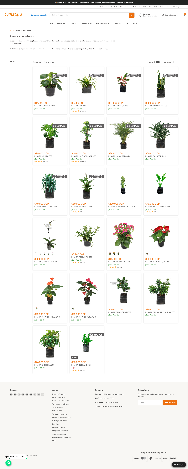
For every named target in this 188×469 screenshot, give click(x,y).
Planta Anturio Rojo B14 (157, 262)
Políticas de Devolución (60, 401)
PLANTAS (74, 24)
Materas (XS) (99, 7)
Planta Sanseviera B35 (156, 106)
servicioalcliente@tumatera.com (112, 394)
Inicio (12, 31)
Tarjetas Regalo (57, 407)
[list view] (176, 62)
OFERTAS (118, 24)
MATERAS (61, 24)
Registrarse (170, 402)
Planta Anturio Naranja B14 (48, 317)
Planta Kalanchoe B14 (119, 262)
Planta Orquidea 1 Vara (45, 262)
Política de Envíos (58, 397)
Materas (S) (108, 7)
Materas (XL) (137, 7)
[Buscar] (131, 15)
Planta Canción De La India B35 (160, 312)
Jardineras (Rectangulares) (174, 7)
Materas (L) (127, 7)
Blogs (54, 441)
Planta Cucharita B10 (44, 106)
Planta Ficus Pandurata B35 (121, 206)
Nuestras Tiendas (58, 394)
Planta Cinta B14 (79, 106)
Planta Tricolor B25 (118, 106)
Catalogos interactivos (60, 421)
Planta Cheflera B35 (44, 365)
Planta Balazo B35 (43, 156)
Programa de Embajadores (61, 417)
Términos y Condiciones (60, 404)
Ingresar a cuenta (58, 427)
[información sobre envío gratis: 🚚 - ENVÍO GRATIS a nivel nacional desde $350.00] (94, 3)
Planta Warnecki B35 (155, 156)
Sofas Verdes (57, 411)
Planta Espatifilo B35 (81, 206)
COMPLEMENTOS (102, 24)
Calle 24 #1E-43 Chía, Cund (113, 406)
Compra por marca (59, 434)
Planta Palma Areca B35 (120, 156)
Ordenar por (37, 62)
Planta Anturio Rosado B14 (84, 317)
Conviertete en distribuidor (61, 437)
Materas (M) (118, 7)
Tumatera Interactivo (59, 414)
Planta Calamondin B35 (119, 312)
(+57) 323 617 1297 (111, 402)
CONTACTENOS (131, 24)
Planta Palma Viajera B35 (157, 206)
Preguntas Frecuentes (60, 431)
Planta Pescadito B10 (81, 257)
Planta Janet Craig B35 (45, 206)
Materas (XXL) (147, 7)
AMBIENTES (87, 24)
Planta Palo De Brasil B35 (83, 156)
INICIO (51, 24)
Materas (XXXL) (159, 7)
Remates (55, 424)
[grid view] (173, 62)
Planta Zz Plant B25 (81, 365)
